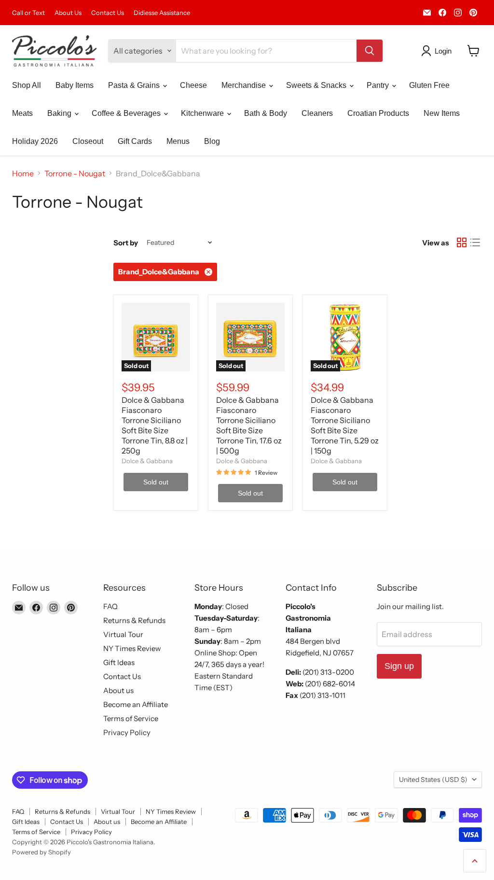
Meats (22, 113)
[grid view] (461, 242)
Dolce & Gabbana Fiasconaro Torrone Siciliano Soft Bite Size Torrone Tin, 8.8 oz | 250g (155, 425)
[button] (438, 51)
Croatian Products (378, 113)
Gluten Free (429, 85)
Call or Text (28, 12)
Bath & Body (265, 113)
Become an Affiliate (135, 704)
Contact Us (107, 12)
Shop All (26, 85)
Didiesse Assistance (162, 12)
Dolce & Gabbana (147, 461)
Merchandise (244, 85)
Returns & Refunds (134, 620)
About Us (68, 12)
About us (118, 690)
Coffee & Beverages (127, 113)
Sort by (125, 243)
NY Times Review (132, 648)
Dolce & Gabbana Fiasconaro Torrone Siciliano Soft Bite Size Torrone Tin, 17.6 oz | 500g (249, 425)
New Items (442, 113)
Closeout (87, 141)
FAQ (110, 606)
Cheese (193, 85)
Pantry (379, 85)
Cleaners (317, 113)
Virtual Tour (123, 634)
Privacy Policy (127, 732)
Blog (212, 141)
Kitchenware (203, 113)
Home (23, 173)
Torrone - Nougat (74, 173)
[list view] (475, 242)
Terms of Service (130, 718)
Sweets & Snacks (317, 85)
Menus (178, 141)
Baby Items (74, 85)
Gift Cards (135, 141)
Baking (60, 113)
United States (433, 779)
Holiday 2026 (35, 141)
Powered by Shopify (41, 852)
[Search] (370, 51)
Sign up (399, 666)
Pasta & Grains (135, 85)
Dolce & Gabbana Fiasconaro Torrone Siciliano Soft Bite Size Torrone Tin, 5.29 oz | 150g (345, 425)
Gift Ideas (119, 662)
